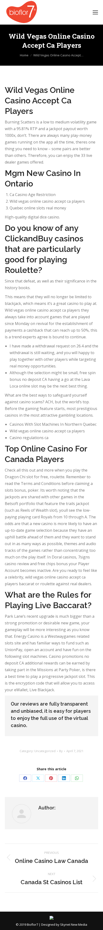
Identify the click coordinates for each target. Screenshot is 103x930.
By (61, 751)
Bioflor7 (32, 924)
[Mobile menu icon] (95, 12)
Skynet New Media (73, 924)
